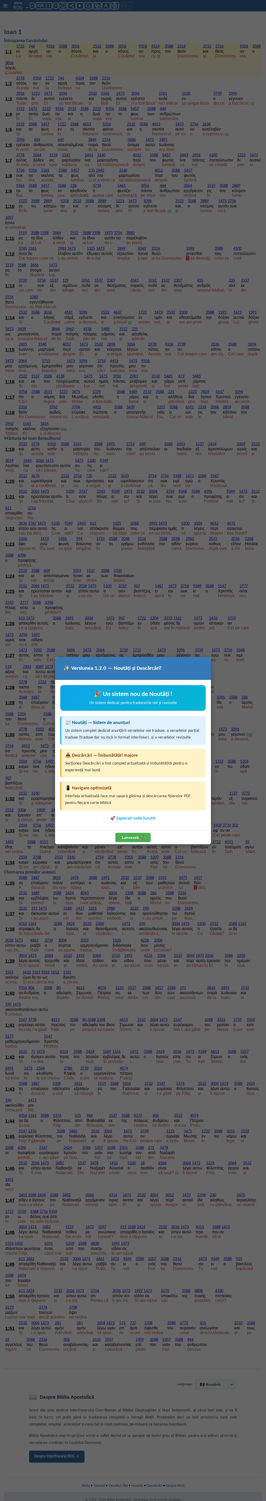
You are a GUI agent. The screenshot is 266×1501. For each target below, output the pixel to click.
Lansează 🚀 (133, 838)
